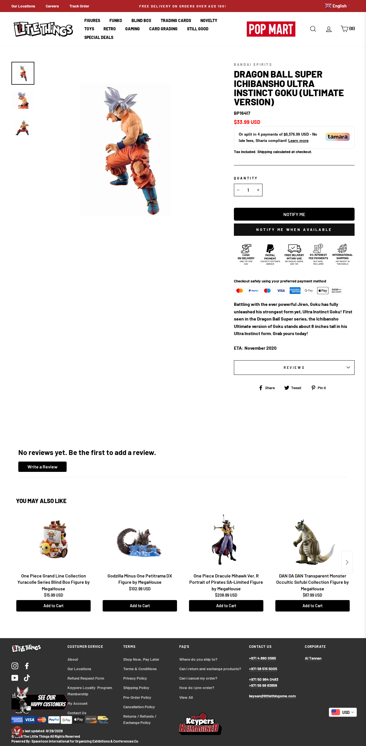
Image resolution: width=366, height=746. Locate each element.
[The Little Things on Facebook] (26, 665)
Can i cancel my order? (198, 678)
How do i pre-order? (196, 687)
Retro (110, 28)
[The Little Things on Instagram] (14, 665)
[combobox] (343, 712)
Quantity (246, 178)
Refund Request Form (85, 678)
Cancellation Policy (139, 706)
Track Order (79, 5)
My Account (77, 703)
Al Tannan (313, 658)
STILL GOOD (197, 28)
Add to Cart (53, 605)
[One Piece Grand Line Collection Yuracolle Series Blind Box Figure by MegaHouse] (53, 541)
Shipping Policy (136, 687)
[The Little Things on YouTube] (14, 677)
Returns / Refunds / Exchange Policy (140, 719)
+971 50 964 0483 (263, 679)
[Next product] (347, 562)
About (72, 659)
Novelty (208, 20)
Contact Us (76, 712)
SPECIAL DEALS (98, 37)
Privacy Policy (135, 678)
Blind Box (141, 20)
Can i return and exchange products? (210, 668)
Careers (52, 5)
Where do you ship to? (198, 659)
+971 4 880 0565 (262, 658)
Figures (92, 20)
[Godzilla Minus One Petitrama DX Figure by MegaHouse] (140, 541)
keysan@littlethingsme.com (272, 695)
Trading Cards (176, 20)
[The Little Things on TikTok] (26, 677)
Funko (116, 20)
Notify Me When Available (294, 229)
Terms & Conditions (140, 668)
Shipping (264, 151)
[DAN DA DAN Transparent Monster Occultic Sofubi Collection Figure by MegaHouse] (312, 541)
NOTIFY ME (294, 214)
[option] (183, 6)
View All (186, 697)
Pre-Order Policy (137, 697)
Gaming (132, 28)
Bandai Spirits (253, 64)
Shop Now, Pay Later (141, 659)
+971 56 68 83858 (263, 685)
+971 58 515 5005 (263, 668)
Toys (89, 28)
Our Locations (23, 5)
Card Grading (163, 28)
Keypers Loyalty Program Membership (90, 690)
